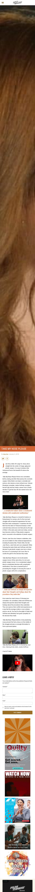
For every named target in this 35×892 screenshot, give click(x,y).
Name (4, 695)
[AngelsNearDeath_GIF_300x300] (17, 772)
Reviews (5, 881)
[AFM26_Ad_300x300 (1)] (17, 798)
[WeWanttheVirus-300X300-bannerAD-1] (17, 825)
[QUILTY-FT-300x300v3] (17, 745)
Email (4, 701)
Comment (5, 686)
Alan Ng (5, 454)
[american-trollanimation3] (17, 851)
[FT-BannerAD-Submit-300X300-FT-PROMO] (17, 719)
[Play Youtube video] (17, 663)
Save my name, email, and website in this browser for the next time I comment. (18, 707)
